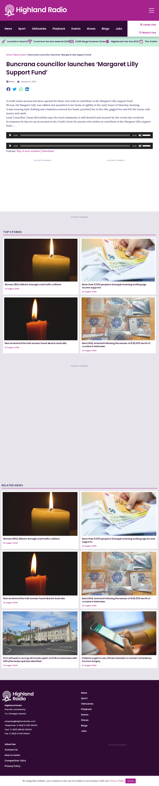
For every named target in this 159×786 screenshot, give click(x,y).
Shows (91, 28)
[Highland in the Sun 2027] (107, 41)
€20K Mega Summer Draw (90, 41)
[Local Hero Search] (3, 41)
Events (76, 28)
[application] (79, 135)
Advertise (10, 744)
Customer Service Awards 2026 (51, 41)
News (8, 28)
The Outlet (151, 41)
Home (9, 54)
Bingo (105, 28)
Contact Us (11, 749)
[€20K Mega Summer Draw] (72, 41)
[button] (8, 89)
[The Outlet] (141, 41)
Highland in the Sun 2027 (125, 41)
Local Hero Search (17, 41)
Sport (22, 28)
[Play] (10, 135)
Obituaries (39, 28)
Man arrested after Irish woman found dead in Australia (35, 343)
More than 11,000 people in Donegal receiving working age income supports (114, 286)
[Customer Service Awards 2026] (30, 41)
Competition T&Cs (15, 760)
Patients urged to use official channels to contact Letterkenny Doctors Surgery (117, 660)
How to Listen (12, 755)
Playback (58, 28)
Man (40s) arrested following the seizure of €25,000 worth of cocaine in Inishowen (116, 345)
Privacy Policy (12, 766)
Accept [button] (130, 781)
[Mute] (140, 135)
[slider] (147, 135)
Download (48, 151)
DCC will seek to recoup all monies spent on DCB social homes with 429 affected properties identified (40, 660)
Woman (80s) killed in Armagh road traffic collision (33, 284)
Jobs (119, 28)
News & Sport (20, 54)
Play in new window (28, 151)
